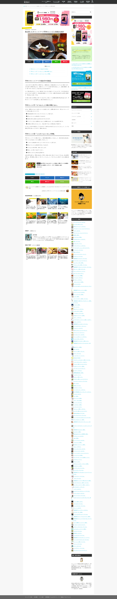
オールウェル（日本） (78, 237)
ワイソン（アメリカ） (78, 543)
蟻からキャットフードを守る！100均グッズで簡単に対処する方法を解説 (85, 168)
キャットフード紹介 (56, 2)
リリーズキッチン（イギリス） (79, 389)
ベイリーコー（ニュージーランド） (80, 260)
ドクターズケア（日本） (78, 311)
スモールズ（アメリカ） (78, 503)
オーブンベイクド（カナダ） (79, 451)
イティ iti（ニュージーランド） (79, 368)
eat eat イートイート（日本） (79, 315)
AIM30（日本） (76, 235)
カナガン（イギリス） (78, 279)
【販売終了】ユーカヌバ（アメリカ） (81, 324)
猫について (74, 122)
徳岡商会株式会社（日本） (79, 372)
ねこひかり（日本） (77, 431)
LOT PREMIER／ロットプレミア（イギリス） (82, 391)
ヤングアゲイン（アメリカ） (79, 548)
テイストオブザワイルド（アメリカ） (81, 514)
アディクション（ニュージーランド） (81, 232)
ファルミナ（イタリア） (78, 328)
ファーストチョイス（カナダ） (79, 222)
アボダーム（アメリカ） (78, 256)
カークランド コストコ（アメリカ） (80, 381)
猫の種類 (63, 2)
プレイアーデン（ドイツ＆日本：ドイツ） (82, 457)
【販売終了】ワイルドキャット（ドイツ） (82, 537)
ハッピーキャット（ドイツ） (79, 355)
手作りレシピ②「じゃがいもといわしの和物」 (40, 73)
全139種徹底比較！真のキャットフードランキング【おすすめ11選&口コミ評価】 (85, 162)
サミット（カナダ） (77, 508)
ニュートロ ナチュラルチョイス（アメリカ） (82, 417)
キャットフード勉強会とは (46, 2)
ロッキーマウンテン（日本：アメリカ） (81, 482)
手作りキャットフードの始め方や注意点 (38, 69)
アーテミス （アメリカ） (78, 250)
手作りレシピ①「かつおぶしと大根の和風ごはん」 (41, 71)
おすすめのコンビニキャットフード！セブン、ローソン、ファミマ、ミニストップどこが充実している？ (84, 179)
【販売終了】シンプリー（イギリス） (81, 510)
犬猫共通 (73, 119)
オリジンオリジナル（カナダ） (79, 448)
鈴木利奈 (35, 234)
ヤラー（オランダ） (77, 546)
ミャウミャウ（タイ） (78, 406)
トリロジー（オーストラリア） (79, 524)
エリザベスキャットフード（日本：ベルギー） (82, 319)
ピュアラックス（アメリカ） (79, 468)
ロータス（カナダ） (77, 394)
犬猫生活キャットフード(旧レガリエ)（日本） (82, 480)
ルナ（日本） (76, 396)
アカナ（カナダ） (77, 230)
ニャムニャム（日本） (78, 442)
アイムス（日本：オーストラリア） (80, 364)
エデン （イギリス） (77, 317)
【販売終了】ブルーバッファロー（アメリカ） (82, 267)
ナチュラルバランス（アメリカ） (80, 415)
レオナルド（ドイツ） (78, 387)
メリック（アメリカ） (78, 402)
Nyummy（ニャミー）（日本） (79, 444)
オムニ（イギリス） (77, 446)
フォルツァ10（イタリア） (79, 338)
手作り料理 (38, 174)
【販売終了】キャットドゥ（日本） (80, 290)
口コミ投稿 (82, 2)
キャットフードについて (30, 174)
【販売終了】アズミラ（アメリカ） (80, 258)
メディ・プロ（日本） (78, 400)
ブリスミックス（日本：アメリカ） (80, 264)
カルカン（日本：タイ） (78, 377)
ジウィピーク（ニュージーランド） (80, 550)
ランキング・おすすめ (76, 116)
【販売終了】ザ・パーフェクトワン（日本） (82, 516)
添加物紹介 (76, 2)
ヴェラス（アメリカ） (78, 531)
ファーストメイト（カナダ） (79, 334)
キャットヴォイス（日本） (79, 294)
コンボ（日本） (77, 296)
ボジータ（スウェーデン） (79, 273)
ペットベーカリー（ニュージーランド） (81, 453)
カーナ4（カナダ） (77, 284)
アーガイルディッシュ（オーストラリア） (82, 247)
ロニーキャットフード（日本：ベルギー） (82, 484)
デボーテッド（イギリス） (79, 309)
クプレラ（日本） (77, 304)
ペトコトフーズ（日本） (78, 455)
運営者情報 (88, 2)
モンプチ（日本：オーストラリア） (80, 411)
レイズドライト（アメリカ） (79, 476)
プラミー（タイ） (77, 461)
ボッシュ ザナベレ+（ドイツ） (79, 271)
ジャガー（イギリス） (78, 370)
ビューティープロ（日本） (79, 262)
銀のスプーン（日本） (78, 347)
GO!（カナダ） (76, 349)
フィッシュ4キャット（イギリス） (80, 336)
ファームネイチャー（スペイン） (80, 326)
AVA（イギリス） (77, 252)
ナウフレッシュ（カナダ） (79, 436)
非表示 (48, 66)
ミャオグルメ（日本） (78, 404)
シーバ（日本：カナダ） (78, 501)
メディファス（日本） (78, 398)
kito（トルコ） (76, 383)
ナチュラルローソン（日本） (79, 419)
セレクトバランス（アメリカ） (79, 495)
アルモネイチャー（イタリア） (79, 239)
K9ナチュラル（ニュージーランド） (80, 330)
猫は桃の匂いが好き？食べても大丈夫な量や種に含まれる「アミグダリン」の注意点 (84, 173)
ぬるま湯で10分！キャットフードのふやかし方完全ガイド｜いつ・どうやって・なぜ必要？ (84, 156)
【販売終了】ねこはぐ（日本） (79, 429)
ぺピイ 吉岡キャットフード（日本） (80, 522)
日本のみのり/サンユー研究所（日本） (81, 434)
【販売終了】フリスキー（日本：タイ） (81, 341)
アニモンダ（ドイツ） (78, 243)
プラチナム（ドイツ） (78, 459)
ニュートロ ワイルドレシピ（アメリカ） (81, 539)
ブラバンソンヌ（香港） (78, 275)
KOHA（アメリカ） (77, 385)
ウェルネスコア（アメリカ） (79, 535)
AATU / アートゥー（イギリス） (80, 226)
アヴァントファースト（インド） (80, 254)
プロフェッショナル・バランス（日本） (81, 463)
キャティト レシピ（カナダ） (79, 292)
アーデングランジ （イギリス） (80, 245)
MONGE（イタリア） (78, 533)
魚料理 (43, 174)
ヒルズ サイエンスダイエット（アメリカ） (82, 491)
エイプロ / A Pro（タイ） (78, 224)
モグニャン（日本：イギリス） (79, 409)
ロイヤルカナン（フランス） (79, 487)
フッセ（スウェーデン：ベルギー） (80, 362)
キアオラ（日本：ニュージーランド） (81, 379)
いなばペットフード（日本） (79, 366)
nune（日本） (76, 438)
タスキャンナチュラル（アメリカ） (80, 526)
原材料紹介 (69, 2)
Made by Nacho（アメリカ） (79, 413)
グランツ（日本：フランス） (79, 351)
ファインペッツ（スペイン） (79, 332)
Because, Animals (77, 357)
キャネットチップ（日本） (79, 282)
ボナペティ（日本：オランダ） (79, 269)
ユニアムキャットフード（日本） (80, 529)
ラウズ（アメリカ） (77, 478)
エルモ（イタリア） (77, 321)
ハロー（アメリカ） (77, 353)
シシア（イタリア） (77, 489)
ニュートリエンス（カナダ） (79, 440)
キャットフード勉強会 (59, 597)
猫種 (72, 126)
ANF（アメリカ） (77, 241)
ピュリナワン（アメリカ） (79, 470)
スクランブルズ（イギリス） (79, 493)
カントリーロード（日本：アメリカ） (81, 298)
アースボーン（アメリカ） (79, 313)
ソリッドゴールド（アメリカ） (79, 505)
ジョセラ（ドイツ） (77, 374)
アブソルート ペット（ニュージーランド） (82, 228)
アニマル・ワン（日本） (78, 512)
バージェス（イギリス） (78, 277)
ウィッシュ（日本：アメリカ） (79, 541)
